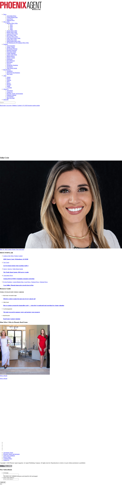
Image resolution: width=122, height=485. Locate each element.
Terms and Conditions (9, 455)
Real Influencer (11, 60)
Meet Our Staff (11, 98)
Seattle (8, 86)
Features (5, 44)
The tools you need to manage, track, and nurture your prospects (21, 312)
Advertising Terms (8, 452)
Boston (8, 78)
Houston (9, 84)
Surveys (9, 63)
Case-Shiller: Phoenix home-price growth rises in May (18, 285)
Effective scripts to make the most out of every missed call (19, 299)
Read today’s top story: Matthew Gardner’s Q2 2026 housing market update (20, 105)
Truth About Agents (12, 68)
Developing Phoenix (12, 48)
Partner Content (11, 57)
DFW (8, 81)
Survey (5, 269)
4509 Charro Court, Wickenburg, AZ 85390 (15, 259)
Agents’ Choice (11, 47)
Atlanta (8, 77)
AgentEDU (10, 71)
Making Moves (11, 56)
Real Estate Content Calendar (11, 319)
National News (11, 20)
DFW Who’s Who (11, 35)
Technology (10, 66)
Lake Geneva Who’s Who (13, 38)
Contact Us (10, 92)
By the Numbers (7, 282)
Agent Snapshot (11, 45)
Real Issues (10, 62)
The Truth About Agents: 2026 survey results (16, 272)
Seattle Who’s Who (12, 39)
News (4, 14)
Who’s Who (6, 22)
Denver (9, 83)
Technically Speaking (12, 65)
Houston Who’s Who (12, 36)
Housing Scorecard (12, 50)
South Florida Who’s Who (13, 41)
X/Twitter (5, 473)
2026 (11, 29)
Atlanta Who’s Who (12, 30)
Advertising (10, 90)
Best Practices (7, 69)
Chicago (9, 80)
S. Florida (9, 87)
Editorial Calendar (11, 95)
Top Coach (9, 74)
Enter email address (8, 477)
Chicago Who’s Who (12, 33)
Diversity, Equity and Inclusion (15, 93)
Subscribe (5, 99)
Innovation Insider (11, 51)
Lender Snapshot (11, 53)
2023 (11, 25)
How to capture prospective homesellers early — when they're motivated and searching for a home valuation (33, 305)
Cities (4, 75)
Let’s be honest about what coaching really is (15, 265)
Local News (10, 19)
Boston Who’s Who (12, 32)
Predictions (9, 59)
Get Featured (10, 96)
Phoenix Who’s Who (12, 23)
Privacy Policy (7, 457)
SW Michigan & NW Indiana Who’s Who (18, 42)
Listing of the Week (12, 54)
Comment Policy (7, 458)
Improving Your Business (13, 72)
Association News (11, 16)
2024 (11, 26)
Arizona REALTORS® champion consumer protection (18, 278)
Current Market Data (12, 17)
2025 (11, 28)
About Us (5, 89)
